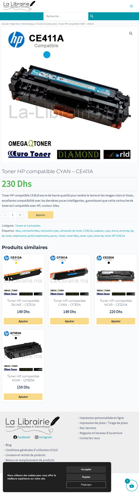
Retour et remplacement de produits (30, 460)
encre (114, 230)
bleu (18, 230)
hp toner (7, 235)
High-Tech (15, 23)
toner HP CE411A (115, 235)
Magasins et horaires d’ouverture (101, 433)
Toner (61, 235)
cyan (107, 230)
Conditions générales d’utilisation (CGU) (32, 450)
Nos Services (88, 428)
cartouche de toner (71, 230)
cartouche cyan (49, 230)
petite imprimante (38, 235)
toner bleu (73, 235)
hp (131, 230)
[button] (131, 33)
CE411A (87, 230)
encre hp (124, 230)
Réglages (86, 484)
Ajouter (40, 215)
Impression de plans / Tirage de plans (104, 423)
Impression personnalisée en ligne (102, 418)
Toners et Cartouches (46, 23)
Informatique (28, 23)
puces (53, 235)
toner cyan (86, 235)
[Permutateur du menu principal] (131, 6)
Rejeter (86, 477)
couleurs (99, 230)
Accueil (5, 23)
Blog (9, 445)
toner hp (99, 235)
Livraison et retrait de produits (25, 455)
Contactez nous (90, 438)
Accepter (86, 469)
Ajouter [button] (23, 321)
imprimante (20, 235)
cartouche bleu (30, 230)
